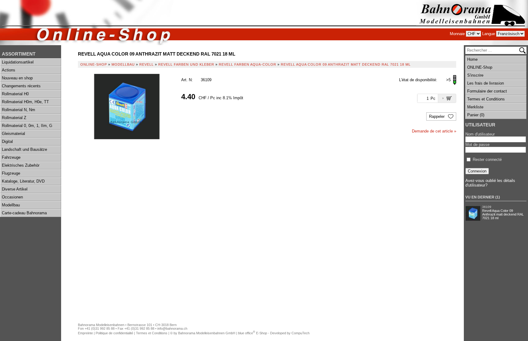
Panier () (475, 115)
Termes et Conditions (486, 99)
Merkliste (475, 107)
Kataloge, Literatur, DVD (23, 181)
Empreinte (85, 333)
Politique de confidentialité (114, 333)
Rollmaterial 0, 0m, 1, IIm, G (27, 125)
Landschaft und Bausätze (24, 149)
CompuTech (301, 333)
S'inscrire (475, 75)
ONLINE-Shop (479, 67)
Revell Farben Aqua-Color (247, 64)
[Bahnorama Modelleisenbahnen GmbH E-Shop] (472, 22)
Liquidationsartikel (18, 62)
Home (472, 59)
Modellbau (11, 205)
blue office (246, 333)
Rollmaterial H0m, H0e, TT (25, 102)
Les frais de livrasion (485, 83)
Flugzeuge (11, 173)
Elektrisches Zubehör (20, 165)
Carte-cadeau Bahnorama (24, 213)
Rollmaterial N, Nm (18, 109)
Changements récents (21, 86)
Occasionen (12, 197)
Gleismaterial (13, 133)
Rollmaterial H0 (15, 94)
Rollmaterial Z (14, 117)
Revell (146, 64)
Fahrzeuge (11, 157)
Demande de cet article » (434, 131)
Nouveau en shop (17, 78)
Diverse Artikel (15, 189)
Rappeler (437, 116)
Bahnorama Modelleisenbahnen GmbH (206, 333)
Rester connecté (487, 159)
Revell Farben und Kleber (186, 64)
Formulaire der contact (487, 91)
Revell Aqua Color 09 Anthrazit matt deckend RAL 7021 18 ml (503, 214)
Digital (7, 141)
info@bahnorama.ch (172, 328)
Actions (8, 70)
